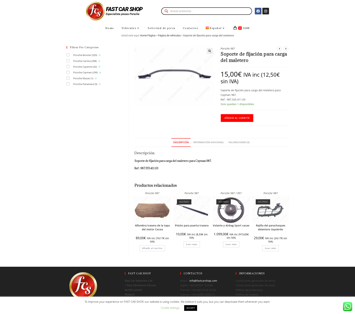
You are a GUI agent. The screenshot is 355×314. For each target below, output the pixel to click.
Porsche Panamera (85, 84)
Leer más (191, 244)
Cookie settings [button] (170, 308)
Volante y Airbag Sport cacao (231, 225)
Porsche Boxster (85, 55)
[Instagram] (265, 11)
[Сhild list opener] (99, 55)
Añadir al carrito (237, 118)
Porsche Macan (83, 78)
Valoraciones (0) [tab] (239, 142)
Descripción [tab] (181, 142)
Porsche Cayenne (85, 66)
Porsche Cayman (85, 72)
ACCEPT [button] (190, 308)
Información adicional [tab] (208, 142)
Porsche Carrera (85, 61)
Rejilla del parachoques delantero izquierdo (270, 227)
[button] (210, 51)
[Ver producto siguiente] (285, 48)
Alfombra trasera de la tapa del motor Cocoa (152, 227)
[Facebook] (258, 11)
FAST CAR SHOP (124, 9)
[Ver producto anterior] (279, 48)
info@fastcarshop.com (203, 280)
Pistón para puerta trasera (192, 225)
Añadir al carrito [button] (152, 248)
